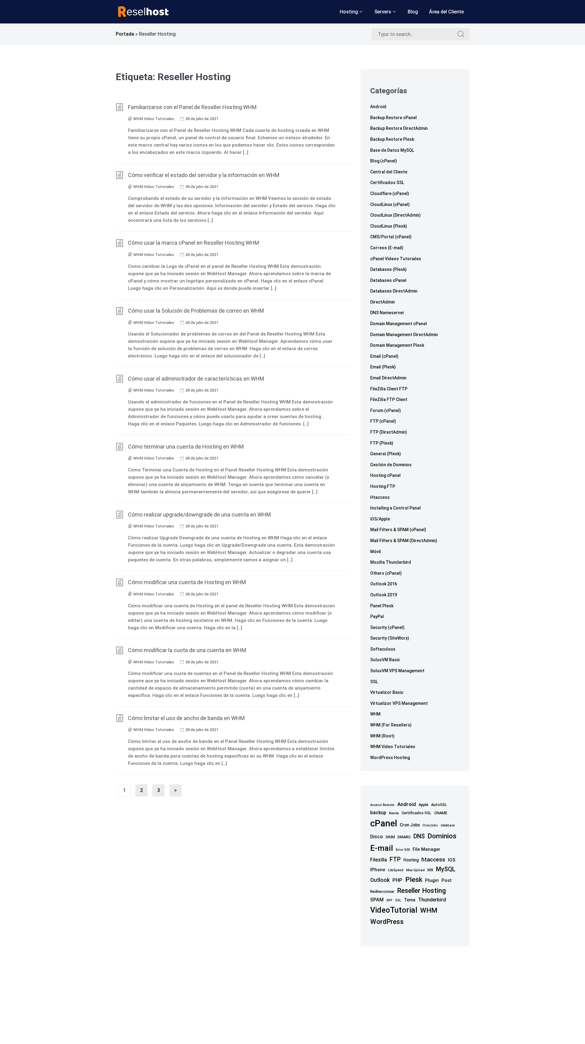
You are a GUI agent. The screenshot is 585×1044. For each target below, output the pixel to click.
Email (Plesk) (383, 366)
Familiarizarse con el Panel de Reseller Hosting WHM (192, 107)
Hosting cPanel (385, 475)
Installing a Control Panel (395, 508)
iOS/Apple (380, 519)
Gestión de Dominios (391, 464)
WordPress (387, 921)
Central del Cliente (388, 171)
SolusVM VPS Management (397, 670)
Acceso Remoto (382, 805)
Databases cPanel (388, 280)
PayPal (377, 616)
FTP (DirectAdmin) (388, 432)
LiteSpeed (395, 870)
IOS (452, 860)
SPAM (377, 900)
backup (378, 812)
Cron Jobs (410, 824)
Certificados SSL (387, 182)
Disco (376, 837)
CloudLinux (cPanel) (390, 204)
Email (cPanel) (384, 356)
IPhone (377, 869)
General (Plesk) (385, 453)
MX (430, 870)
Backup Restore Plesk (392, 139)
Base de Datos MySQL (392, 150)
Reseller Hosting (421, 890)
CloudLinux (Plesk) (388, 226)
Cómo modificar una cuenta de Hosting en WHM (187, 582)
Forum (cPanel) (385, 410)
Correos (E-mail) (386, 247)
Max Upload (415, 870)
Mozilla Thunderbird (390, 562)
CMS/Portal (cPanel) (391, 236)
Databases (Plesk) (388, 269)
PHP (397, 880)
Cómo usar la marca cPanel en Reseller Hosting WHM (193, 243)
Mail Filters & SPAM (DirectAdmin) (403, 540)
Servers (382, 12)
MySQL (446, 869)
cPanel (383, 823)
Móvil (375, 551)
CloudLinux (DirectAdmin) (395, 215)
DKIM (390, 837)
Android (378, 106)
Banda (394, 813)
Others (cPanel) (386, 573)
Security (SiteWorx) (389, 638)
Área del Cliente (446, 12)
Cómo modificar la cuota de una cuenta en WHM (187, 650)
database (448, 825)
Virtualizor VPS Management (399, 703)
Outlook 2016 (383, 583)
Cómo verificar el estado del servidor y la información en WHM (203, 175)
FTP (395, 859)
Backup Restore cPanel (393, 117)
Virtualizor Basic (386, 692)
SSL (374, 681)
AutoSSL (439, 804)
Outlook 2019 (383, 594)
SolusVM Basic (385, 659)
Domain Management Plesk (397, 345)
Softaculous (382, 649)
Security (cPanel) (387, 627)
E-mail (381, 848)
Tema (409, 899)
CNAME (440, 813)
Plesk (413, 879)
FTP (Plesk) (381, 443)
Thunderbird (432, 900)
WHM (375, 714)
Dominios (441, 836)
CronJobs (430, 825)
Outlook (380, 880)
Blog (413, 12)
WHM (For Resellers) (391, 725)
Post (446, 880)
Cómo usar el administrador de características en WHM (196, 378)
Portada (125, 34)
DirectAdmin (382, 302)
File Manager (426, 849)
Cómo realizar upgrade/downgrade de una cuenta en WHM (199, 514)
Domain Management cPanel (398, 323)
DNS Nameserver (387, 312)
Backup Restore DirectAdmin (399, 128)
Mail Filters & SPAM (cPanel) (398, 529)
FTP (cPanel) (383, 421)
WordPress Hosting (390, 757)
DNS (419, 836)
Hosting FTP (382, 486)
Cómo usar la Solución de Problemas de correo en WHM (196, 310)
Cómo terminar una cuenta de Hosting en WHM (186, 446)
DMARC (404, 837)
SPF (389, 900)
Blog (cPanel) (383, 160)
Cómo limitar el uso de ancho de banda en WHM (186, 718)
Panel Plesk (381, 605)
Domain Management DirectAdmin (404, 334)
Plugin (432, 880)
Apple (423, 804)
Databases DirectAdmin (393, 291)
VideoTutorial (393, 910)
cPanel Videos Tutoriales (395, 258)
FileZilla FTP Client (388, 399)
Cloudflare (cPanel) (389, 193)
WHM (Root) (382, 735)
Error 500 (403, 850)
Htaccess (380, 497)
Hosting (349, 12)
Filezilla (378, 860)
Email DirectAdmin (388, 377)
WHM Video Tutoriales (153, 118)
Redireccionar (382, 891)
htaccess (433, 859)
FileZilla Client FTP (388, 388)
